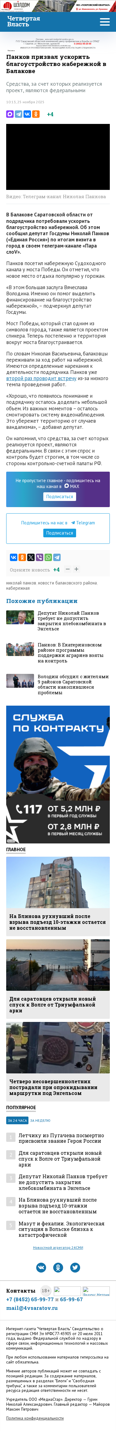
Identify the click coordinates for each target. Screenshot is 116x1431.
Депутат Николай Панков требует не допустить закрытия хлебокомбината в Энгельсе (63, 1182)
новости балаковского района (67, 583)
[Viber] (39, 557)
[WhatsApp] (48, 557)
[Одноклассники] (36, 114)
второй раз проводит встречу (41, 378)
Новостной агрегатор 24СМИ (58, 1247)
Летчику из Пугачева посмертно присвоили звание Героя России (61, 1138)
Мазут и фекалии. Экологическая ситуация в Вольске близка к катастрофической (62, 1229)
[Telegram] (18, 114)
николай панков (21, 583)
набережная (18, 588)
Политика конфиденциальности (35, 1418)
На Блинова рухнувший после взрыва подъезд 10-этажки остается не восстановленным (58, 1205)
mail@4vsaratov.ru (32, 1307)
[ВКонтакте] (27, 114)
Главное (16, 849)
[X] (31, 557)
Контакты (21, 1290)
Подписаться (59, 496)
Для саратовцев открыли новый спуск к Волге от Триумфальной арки (60, 1158)
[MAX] (10, 114)
